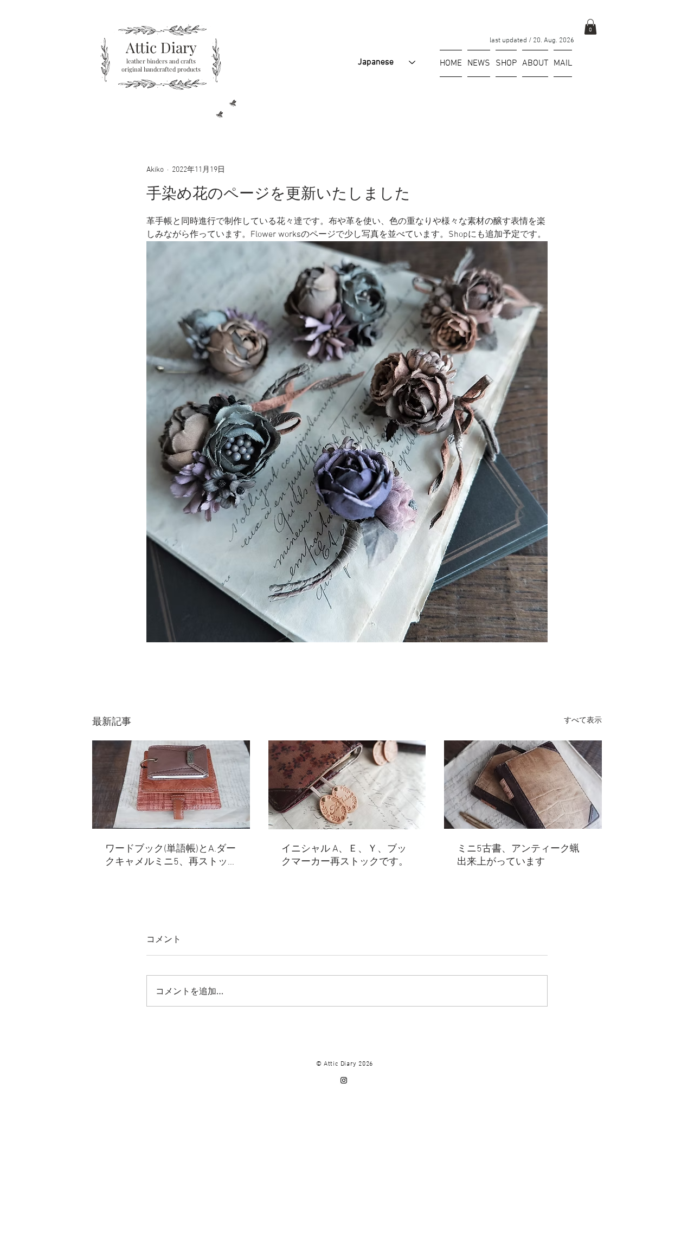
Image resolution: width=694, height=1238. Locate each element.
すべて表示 (583, 720)
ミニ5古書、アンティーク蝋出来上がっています (518, 855)
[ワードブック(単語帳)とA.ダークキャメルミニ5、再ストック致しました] (171, 784)
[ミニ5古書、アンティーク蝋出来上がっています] (523, 784)
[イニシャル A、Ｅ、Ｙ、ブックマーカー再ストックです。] (347, 784)
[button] (590, 27)
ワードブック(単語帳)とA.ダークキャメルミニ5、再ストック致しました (170, 855)
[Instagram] (343, 1080)
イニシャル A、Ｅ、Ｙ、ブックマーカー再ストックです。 (344, 855)
